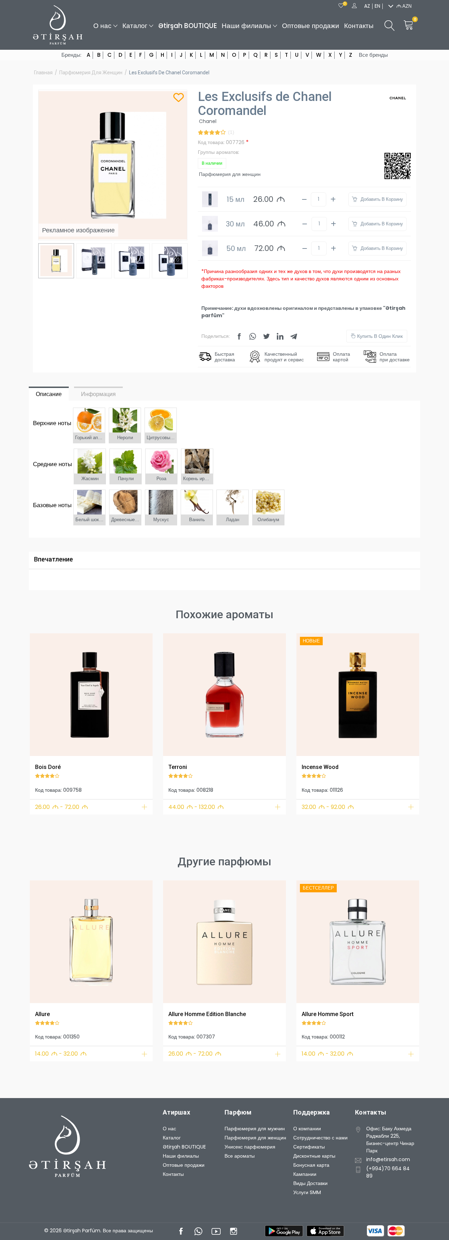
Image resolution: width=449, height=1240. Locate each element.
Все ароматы (239, 1155)
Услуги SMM (307, 1192)
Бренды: (71, 55)
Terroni (177, 767)
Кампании (304, 1174)
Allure (42, 1014)
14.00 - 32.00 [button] (61, 1054)
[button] (39, 693)
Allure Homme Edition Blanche (207, 1014)
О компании (307, 1128)
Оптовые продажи (310, 25)
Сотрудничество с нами (320, 1137)
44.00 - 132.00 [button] (196, 807)
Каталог (134, 25)
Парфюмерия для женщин (90, 72)
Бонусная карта (311, 1165)
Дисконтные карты (314, 1155)
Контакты (359, 25)
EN (377, 5)
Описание (49, 394)
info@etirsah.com (388, 1159)
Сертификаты (309, 1146)
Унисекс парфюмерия (249, 1146)
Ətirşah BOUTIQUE (187, 25)
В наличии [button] (212, 163)
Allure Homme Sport (328, 1014)
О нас (102, 25)
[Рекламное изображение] (91, 694)
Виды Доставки (310, 1183)
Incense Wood (320, 767)
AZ (367, 5)
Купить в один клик (379, 336)
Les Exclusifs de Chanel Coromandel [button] (169, 72)
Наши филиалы (246, 25)
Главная (43, 72)
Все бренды (373, 55)
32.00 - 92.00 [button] (328, 807)
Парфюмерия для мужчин (254, 1128)
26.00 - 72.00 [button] (61, 807)
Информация (98, 394)
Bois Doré (48, 767)
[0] (341, 5)
